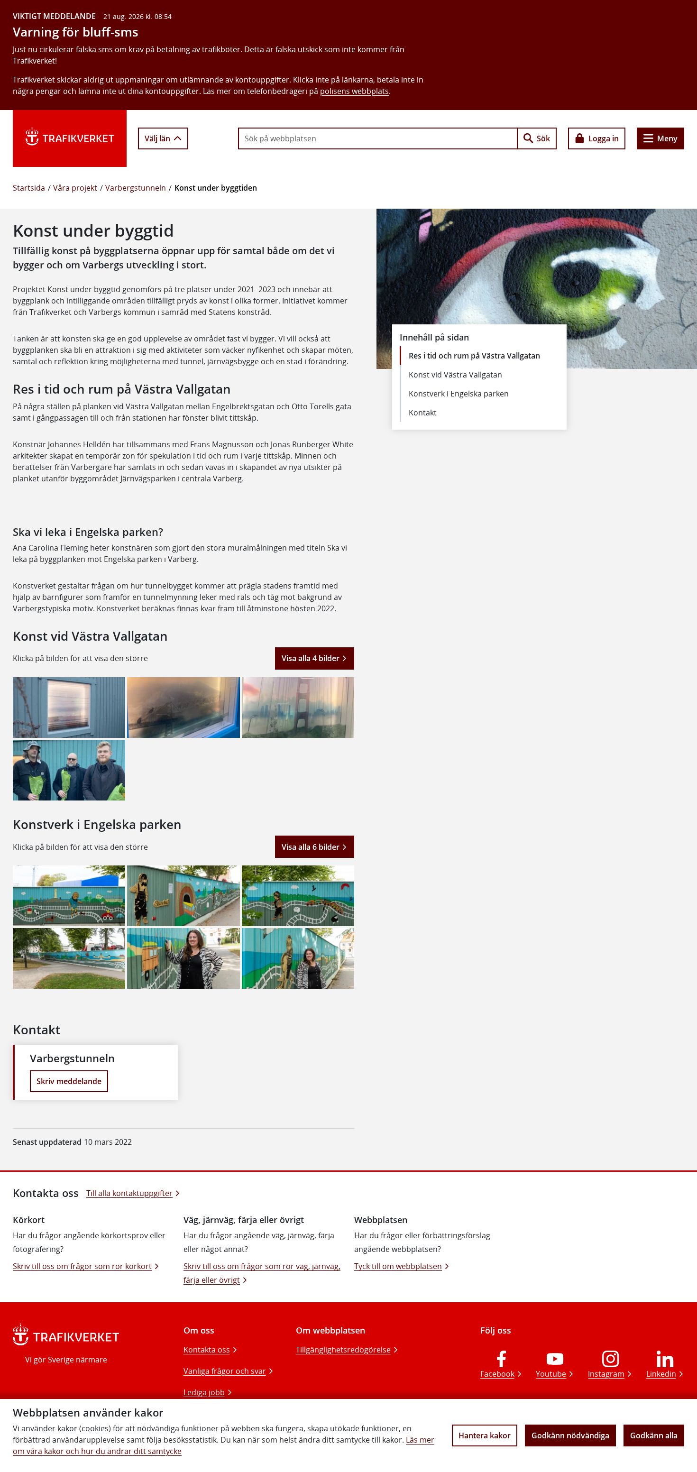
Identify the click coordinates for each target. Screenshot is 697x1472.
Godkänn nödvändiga (570, 1435)
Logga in (603, 138)
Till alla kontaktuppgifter (129, 1193)
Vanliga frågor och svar (224, 1371)
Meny (667, 138)
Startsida (29, 188)
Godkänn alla (654, 1435)
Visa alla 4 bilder (310, 658)
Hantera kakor (485, 1435)
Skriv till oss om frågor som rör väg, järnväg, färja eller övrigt (261, 1273)
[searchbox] (378, 138)
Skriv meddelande (69, 1081)
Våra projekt (75, 188)
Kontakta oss (206, 1349)
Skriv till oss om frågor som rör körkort (82, 1266)
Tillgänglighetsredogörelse (343, 1349)
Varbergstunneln (135, 188)
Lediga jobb (204, 1392)
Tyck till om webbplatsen (398, 1266)
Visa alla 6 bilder (310, 847)
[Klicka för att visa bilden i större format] (69, 707)
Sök (543, 138)
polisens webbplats (354, 91)
